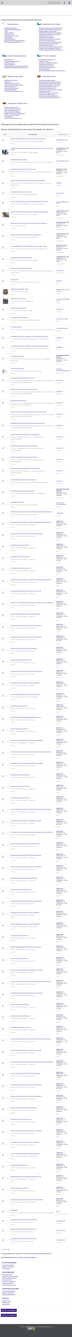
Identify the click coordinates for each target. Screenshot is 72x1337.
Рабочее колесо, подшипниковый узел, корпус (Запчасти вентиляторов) (28, 411)
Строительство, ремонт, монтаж (47, 80)
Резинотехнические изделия (46, 66)
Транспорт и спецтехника (15, 76)
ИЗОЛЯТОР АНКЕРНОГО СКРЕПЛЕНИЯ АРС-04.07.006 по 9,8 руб (26, 717)
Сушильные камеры (48, 162)
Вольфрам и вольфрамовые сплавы (19, 289)
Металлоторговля (12, 24)
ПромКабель (59, 337)
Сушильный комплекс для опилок (19, 159)
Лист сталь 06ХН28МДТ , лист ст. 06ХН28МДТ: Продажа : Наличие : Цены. (29, 246)
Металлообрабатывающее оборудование (50, 29)
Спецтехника (7, 82)
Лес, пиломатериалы (44, 69)
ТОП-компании (6, 1268)
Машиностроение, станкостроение (48, 31)
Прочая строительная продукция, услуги (49, 97)
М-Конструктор (60, 270)
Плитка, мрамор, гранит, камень (47, 94)
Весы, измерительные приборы (12, 112)
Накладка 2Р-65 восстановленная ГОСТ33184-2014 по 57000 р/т (27, 740)
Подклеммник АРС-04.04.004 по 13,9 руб (21, 568)
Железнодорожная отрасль (9, 1278)
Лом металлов (8, 37)
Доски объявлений (8, 1272)
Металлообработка (9, 39)
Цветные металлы (9, 34)
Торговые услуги (41, 493)
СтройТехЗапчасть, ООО (62, 148)
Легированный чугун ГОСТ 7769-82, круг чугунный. (23, 169)
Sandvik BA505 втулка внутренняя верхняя (21, 257)
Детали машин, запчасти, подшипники (48, 43)
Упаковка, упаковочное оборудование (14, 113)
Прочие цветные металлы (37, 141)
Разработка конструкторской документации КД (22, 490)
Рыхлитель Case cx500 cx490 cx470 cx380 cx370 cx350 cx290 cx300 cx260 (29, 223)
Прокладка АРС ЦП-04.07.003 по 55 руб (20, 556)
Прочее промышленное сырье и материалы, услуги (52, 70)
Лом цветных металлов (31, 514)
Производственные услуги (11, 107)
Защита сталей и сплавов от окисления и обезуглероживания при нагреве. (29, 201)
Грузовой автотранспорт (10, 80)
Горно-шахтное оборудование (47, 40)
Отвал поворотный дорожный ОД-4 (19, 317)
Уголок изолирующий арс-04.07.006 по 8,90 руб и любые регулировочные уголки (31, 522)
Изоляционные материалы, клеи (47, 88)
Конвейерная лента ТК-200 (17, 502)
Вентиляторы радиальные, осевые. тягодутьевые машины (25, 434)
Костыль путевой (33, 697)
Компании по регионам (8, 1266)
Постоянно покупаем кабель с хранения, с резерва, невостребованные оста (30, 345)
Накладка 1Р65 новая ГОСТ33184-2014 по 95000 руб (24, 648)
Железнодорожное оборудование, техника (15, 66)
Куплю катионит (15, 279)
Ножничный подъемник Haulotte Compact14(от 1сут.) (24, 1238)
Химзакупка (59, 280)
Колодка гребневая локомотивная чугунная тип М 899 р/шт (25, 694)
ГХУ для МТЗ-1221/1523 (16, 327)
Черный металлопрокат (10, 28)
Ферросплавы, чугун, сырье (11, 36)
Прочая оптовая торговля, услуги (13, 118)
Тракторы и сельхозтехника (11, 83)
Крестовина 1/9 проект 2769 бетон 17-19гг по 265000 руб (25, 682)
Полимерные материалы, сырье (47, 67)
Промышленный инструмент (46, 45)
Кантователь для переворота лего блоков (21, 268)
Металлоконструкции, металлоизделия (14, 40)
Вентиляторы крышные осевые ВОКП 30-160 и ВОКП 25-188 (25, 468)
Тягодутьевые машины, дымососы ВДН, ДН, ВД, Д (23, 377)
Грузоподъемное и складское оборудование (50, 46)
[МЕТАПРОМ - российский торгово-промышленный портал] (17, 8)
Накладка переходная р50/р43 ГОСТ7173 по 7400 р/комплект (26, 637)
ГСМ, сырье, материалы (49, 56)
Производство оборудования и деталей (49, 48)
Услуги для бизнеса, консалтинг (12, 109)
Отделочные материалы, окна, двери (48, 93)
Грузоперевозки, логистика (11, 88)
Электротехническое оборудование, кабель (50, 28)
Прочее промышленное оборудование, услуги (51, 50)
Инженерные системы (44, 91)
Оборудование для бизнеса (11, 110)
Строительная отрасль (48, 76)
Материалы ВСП (8, 59)
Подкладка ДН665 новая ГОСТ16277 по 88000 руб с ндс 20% (26, 591)
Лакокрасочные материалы (46, 64)
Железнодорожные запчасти (12, 61)
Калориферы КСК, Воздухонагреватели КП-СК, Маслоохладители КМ (28, 423)
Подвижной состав (9, 63)
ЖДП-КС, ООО (59, 309)
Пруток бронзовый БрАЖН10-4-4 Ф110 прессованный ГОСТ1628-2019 (28, 138)
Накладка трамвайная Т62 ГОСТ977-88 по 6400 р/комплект (25, 614)
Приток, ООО (59, 380)
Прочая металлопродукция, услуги (13, 42)
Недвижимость (8, 116)
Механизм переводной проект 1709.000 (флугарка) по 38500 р (26, 671)
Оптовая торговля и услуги (9, 1285)
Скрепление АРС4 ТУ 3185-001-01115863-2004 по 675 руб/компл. (27, 533)
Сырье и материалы (7, 1280)
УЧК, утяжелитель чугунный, (17, 356)
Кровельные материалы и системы (48, 86)
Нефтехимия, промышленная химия (48, 63)
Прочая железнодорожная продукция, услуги (16, 67)
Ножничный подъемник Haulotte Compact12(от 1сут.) (24, 1229)
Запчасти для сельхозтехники (47, 329)
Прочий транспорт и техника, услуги (13, 91)
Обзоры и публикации (8, 1293)
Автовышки (30, 1222)
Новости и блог (6, 1302)
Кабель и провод (44, 339)
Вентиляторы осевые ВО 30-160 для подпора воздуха (24, 457)
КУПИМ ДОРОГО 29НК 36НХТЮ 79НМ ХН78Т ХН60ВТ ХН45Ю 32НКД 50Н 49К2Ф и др (31, 511)
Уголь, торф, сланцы (44, 61)
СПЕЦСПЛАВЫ (59, 513)
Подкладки (32, 524)
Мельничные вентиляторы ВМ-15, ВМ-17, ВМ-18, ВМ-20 (24, 389)
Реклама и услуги (6, 1300)
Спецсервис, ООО (60, 1220)
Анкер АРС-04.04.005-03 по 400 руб (19, 728)
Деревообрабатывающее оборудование (49, 32)
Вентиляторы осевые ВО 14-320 (18, 400)
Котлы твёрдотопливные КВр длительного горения (23, 479)
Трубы (6, 31)
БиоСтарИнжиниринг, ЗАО (62, 160)
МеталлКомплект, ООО (62, 139)
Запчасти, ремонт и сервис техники (13, 85)
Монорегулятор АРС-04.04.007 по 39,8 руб (21, 659)
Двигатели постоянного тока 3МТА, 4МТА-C (21, 191)
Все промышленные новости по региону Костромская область (19, 1257)
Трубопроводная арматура (46, 37)
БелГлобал (59, 182)
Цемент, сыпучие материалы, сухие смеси (49, 85)
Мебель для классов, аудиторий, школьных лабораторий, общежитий (28, 180)
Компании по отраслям (8, 1265)
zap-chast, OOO (60, 193)
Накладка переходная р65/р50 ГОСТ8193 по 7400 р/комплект (26, 625)
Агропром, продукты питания (11, 115)
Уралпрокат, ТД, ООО (61, 169)
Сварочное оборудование (46, 36)
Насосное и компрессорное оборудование (50, 42)
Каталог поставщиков (9, 1262)
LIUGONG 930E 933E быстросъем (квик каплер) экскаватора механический (29, 211)
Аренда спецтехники (9, 86)
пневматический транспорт (17, 368)
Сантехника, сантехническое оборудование (50, 89)
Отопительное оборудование (40, 482)
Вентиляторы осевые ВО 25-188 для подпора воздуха (24, 445)
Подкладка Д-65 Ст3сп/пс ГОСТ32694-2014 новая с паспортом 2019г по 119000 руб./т (32, 602)
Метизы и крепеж (8, 32)
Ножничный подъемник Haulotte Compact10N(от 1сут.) (24, 1219)
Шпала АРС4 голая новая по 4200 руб (20, 545)
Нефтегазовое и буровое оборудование (49, 39)
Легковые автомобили (10, 89)
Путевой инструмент (9, 64)
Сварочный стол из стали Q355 (18, 298)
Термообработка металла (38, 204)
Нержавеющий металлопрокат (12, 29)
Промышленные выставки (10, 1288)
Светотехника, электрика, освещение (48, 96)
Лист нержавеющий (42, 248)
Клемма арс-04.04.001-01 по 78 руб (19, 705)
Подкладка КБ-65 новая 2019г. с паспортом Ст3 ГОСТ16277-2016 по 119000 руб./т (31, 579)
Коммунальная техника (33, 320)
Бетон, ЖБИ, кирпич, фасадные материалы (49, 83)
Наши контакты (6, 1304)
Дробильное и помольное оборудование (50, 34)
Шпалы (31, 310)
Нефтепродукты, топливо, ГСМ (47, 59)
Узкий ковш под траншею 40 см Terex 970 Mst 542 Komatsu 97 (26, 234)
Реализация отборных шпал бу (18, 308)
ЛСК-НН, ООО (59, 521)
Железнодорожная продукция (16, 56)
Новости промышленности (9, 1291)
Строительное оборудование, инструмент (49, 82)
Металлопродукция (7, 1274)
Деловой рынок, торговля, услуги (17, 103)
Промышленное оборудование (51, 24)
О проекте (5, 1298)
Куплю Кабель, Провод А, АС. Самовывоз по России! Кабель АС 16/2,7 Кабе (29, 336)
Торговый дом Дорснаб (62, 318)
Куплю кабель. (14, 1210)
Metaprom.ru (30, 1326)
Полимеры (38, 282)
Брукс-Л (58, 1211)
